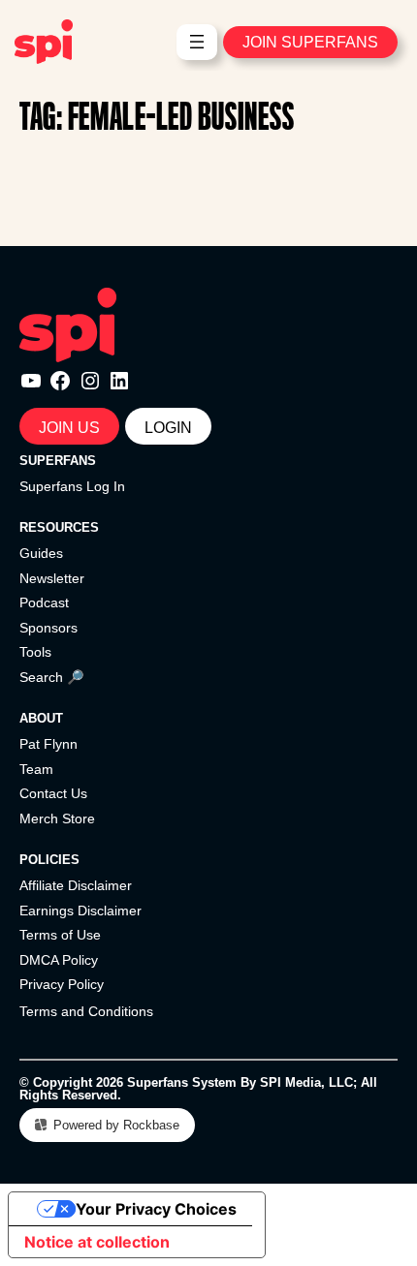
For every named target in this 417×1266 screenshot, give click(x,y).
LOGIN (168, 427)
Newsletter (51, 578)
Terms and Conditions (86, 1011)
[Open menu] (196, 41)
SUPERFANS (57, 460)
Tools (35, 652)
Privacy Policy (61, 984)
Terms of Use (60, 934)
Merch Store (57, 818)
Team (36, 769)
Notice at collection (97, 1241)
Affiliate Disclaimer (75, 885)
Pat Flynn (48, 744)
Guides (41, 553)
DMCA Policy (58, 960)
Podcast (44, 602)
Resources (59, 527)
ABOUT (41, 718)
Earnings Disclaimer (80, 910)
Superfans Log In (72, 486)
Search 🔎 (51, 677)
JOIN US (69, 427)
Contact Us (53, 793)
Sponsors (48, 627)
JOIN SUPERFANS (310, 41)
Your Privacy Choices (156, 1209)
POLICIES (49, 859)
